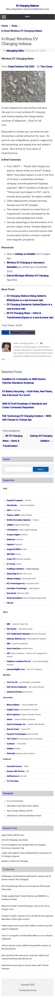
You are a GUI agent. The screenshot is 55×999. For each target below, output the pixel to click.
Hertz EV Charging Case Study (14, 840)
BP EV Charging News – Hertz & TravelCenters (12, 440)
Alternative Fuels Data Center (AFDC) (23, 806)
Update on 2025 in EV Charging (14, 861)
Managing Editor (15, 50)
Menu (27, 16)
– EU (18, 771)
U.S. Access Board (15, 801)
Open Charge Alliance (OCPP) (20, 811)
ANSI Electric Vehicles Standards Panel (24, 816)
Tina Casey (46, 66)
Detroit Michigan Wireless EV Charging (28, 275)
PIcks (5, 332)
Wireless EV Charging (22, 332)
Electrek (10, 869)
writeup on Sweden (25, 254)
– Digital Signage (23, 569)
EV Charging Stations (27, 5)
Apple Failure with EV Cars (12, 835)
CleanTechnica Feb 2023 (21, 66)
